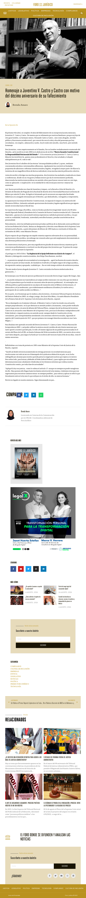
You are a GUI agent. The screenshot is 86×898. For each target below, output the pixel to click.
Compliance (72, 11)
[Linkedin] (43, 569)
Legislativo (23, 11)
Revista (7, 3)
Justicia (12, 11)
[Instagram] (36, 569)
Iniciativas (9, 5)
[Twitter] (28, 569)
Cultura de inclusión (43, 15)
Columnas (16, 3)
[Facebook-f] (13, 569)
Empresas (45, 11)
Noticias (14, 679)
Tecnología (58, 11)
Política (35, 11)
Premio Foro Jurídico (19, 684)
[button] (81, 13)
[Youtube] (21, 569)
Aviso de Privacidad (14, 895)
